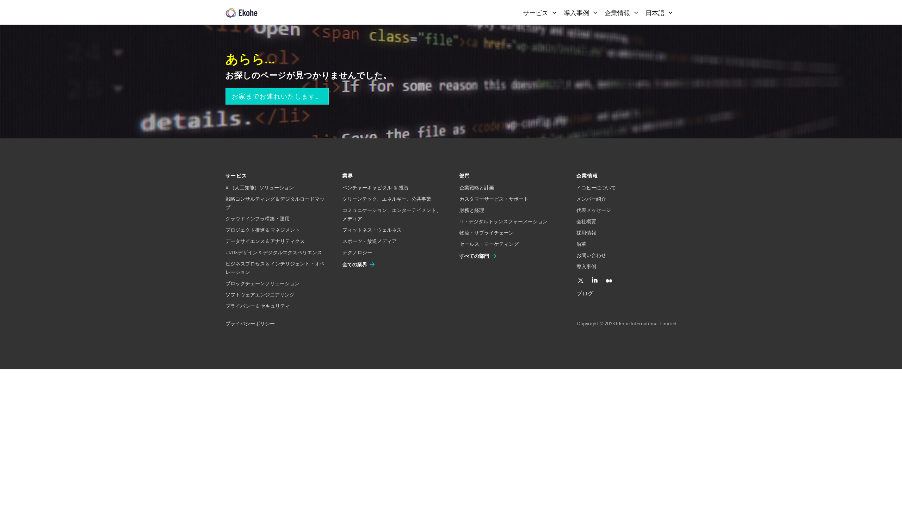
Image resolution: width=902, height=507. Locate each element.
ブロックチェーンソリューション (262, 283)
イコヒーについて (596, 187)
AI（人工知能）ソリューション (260, 187)
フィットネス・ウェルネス (372, 230)
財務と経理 (471, 210)
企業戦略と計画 (476, 187)
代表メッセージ (593, 210)
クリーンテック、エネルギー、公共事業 (386, 199)
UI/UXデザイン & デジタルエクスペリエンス (274, 252)
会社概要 (586, 221)
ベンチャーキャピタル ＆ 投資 (375, 187)
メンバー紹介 (591, 199)
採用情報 (586, 233)
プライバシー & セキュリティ (258, 306)
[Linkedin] (595, 280)
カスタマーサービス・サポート (494, 199)
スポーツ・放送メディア (369, 241)
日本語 (655, 13)
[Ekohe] (242, 13)
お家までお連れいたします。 (277, 96)
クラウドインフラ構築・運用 (258, 218)
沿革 (581, 244)
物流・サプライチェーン (486, 233)
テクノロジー (357, 252)
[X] (581, 280)
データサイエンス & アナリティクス (265, 241)
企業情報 (617, 13)
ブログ (584, 293)
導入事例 (576, 13)
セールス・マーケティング (489, 244)
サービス (535, 13)
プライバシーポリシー (250, 323)
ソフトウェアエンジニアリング (260, 295)
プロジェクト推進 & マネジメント (263, 230)
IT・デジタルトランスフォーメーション (503, 221)
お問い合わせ (591, 255)
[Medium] (609, 280)
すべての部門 (474, 256)
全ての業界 (354, 264)
